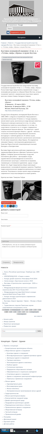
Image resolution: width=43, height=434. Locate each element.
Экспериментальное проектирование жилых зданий (24, 391)
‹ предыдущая (16, 310)
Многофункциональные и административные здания (24, 355)
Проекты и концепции (11, 345)
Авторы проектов (9, 321)
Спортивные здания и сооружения (18, 374)
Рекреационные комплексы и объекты (17, 405)
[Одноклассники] (5, 206)
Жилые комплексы (13, 388)
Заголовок (4, 219)
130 (31, 310)
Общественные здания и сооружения (17, 350)
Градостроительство (12, 393)
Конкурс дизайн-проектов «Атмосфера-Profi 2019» (20, 278)
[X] (10, 206)
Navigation (22, 37)
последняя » (22, 314)
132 (40, 310)
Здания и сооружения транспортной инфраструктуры (24, 376)
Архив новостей (7, 59)
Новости (10, 43)
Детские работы (9, 424)
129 (27, 310)
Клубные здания (12, 365)
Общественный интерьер (13, 409)
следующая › (34, 312)
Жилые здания (10, 381)
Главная (3, 43)
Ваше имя (4, 213)
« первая (6, 310)
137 (24, 312)
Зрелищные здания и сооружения (18, 358)
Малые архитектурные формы (15, 396)
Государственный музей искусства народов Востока (17, 57)
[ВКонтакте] (2, 206)
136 (19, 312)
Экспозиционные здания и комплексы (19, 362)
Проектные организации (12, 324)
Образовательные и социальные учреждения (22, 372)
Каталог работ (8, 319)
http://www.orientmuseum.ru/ (14, 110)
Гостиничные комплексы (15, 367)
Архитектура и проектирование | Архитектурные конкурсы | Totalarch (21, 20)
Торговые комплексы (13, 360)
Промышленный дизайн (13, 414)
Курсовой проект (9, 421)
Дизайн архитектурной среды (14, 400)
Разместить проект (10, 326)
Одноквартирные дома (14, 384)
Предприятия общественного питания (19, 369)
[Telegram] (16, 206)
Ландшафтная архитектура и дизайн (17, 403)
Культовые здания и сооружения (17, 353)
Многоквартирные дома (14, 386)
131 (35, 310)
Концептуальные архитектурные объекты (18, 348)
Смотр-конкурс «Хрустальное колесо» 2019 (18, 281)
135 (15, 312)
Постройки (7, 417)
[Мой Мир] (8, 206)
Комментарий (6, 226)
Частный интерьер (11, 412)
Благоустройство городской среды (16, 398)
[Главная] (21, 15)
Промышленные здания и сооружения (17, 407)
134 (11, 312)
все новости (38, 316)
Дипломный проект (10, 419)
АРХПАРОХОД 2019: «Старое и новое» (17, 276)
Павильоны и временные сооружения (19, 378)
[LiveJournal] (13, 206)
